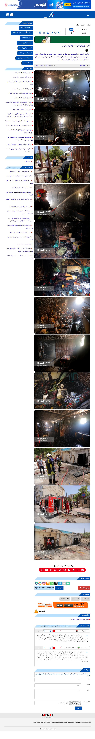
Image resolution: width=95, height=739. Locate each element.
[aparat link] (42, 569)
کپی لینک (59, 588)
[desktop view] (11, 14)
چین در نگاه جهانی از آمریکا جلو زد (22, 77)
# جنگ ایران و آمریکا (25, 48)
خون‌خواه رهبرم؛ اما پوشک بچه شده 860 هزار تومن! (19, 193)
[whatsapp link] (78, 569)
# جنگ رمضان (27, 63)
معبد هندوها (65, 599)
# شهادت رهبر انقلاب (25, 53)
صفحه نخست (85, 25)
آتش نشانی (85, 599)
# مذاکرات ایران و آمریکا (24, 58)
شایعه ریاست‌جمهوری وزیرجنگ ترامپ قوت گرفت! (20, 83)
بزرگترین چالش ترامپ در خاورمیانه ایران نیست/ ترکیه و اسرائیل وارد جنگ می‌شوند (19, 103)
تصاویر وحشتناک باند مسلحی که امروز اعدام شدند (20, 182)
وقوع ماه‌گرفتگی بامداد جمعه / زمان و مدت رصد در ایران (20, 226)
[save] (47, 32)
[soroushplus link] (64, 569)
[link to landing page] (49, 15)
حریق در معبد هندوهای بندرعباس (79, 619)
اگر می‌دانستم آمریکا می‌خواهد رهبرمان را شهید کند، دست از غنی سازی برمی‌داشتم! (20, 219)
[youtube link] (46, 569)
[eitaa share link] (47, 583)
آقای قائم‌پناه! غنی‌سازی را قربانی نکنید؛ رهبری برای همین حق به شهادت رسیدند (20, 138)
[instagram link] (60, 569)
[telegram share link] (60, 583)
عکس (77, 25)
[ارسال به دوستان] (64, 583)
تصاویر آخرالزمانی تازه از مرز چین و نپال (20, 172)
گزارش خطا (42, 611)
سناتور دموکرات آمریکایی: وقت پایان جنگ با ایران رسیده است (20, 150)
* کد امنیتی (87, 702)
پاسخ (39, 631)
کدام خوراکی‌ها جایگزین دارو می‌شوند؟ (20, 207)
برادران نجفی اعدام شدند (24, 244)
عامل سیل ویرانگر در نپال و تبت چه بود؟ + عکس (20, 257)
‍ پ (55, 32)
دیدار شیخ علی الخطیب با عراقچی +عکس (20, 93)
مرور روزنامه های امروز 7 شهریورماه (22, 89)
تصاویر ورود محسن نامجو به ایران (21, 188)
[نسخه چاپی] (68, 583)
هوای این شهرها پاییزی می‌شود (23, 73)
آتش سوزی (75, 599)
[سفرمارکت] (62, 605)
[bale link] (69, 569)
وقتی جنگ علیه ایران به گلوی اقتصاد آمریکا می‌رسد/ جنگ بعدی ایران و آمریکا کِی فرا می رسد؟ (19, 115)
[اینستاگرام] (43, 583)
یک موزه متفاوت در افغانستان (23, 98)
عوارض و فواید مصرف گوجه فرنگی (22, 110)
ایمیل (88, 685)
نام (89, 679)
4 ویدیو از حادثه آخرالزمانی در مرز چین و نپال (18, 176)
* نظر (88, 690)
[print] (40, 32)
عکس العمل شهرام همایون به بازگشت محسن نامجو (19, 200)
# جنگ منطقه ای (27, 38)
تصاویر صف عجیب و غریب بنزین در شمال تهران (20, 238)
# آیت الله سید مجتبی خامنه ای (22, 33)
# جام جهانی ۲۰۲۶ (26, 28)
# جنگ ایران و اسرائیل (25, 43)
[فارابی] (62, 39)
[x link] (51, 569)
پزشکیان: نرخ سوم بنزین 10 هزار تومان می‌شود (19, 144)
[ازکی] (69, 4)
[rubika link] (82, 569)
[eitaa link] (55, 569)
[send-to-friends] (44, 32)
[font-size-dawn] (51, 32)
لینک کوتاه (85, 588)
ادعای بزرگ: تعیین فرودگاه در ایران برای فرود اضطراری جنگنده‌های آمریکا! (19, 250)
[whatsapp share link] (52, 583)
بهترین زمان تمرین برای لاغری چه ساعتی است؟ (19, 126)
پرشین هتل (27, 162)
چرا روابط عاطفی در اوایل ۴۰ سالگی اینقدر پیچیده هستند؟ (20, 131)
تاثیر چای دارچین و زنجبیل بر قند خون (20, 233)
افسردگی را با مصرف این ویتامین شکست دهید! (18, 121)
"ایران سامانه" (43, 729)
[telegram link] (73, 569)
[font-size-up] (59, 32)
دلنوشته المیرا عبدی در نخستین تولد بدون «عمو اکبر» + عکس (20, 212)
